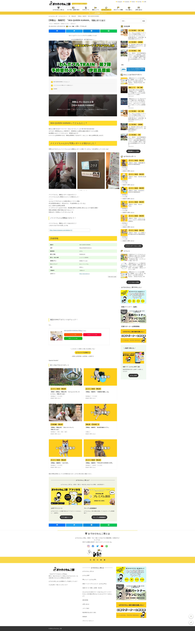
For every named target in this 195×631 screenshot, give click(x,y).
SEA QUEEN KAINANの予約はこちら (75, 330)
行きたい (191, 616)
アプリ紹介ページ (66, 517)
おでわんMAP (133, 375)
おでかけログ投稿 (191, 622)
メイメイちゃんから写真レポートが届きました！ (63, 85)
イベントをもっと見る (133, 282)
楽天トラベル (72, 338)
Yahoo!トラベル (91, 334)
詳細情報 (55, 88)
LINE (145, 1)
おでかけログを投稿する (83, 352)
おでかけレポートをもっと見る (133, 245)
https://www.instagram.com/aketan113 (61, 230)
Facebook (127, 1)
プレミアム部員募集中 (99, 517)
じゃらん (72, 334)
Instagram (119, 1)
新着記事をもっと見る (133, 151)
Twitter (133, 1)
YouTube (139, 1)
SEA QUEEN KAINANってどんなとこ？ (61, 81)
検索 (143, 21)
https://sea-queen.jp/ (84, 273)
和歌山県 (84, 26)
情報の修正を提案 (112, 276)
